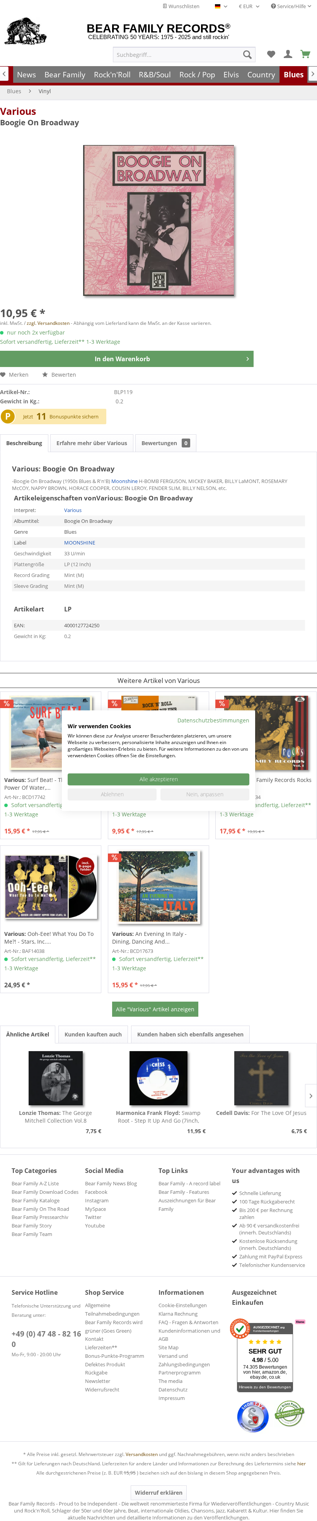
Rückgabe (96, 1372)
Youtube (95, 1225)
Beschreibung (24, 443)
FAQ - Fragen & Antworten (188, 1322)
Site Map (168, 1347)
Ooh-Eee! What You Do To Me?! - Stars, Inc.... (49, 937)
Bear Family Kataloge (36, 1200)
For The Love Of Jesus (261, 1112)
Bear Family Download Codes (45, 1191)
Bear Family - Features (183, 1191)
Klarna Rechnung (178, 1313)
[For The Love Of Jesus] (261, 1078)
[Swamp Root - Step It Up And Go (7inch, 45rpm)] (158, 1078)
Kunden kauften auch (93, 1034)
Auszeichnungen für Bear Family (187, 1204)
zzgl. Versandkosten (48, 323)
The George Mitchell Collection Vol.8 (55, 1116)
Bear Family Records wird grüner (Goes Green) (114, 1326)
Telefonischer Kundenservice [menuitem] (272, 1265)
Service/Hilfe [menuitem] (291, 6)
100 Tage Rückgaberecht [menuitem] (267, 1201)
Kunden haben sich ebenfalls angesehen (190, 1034)
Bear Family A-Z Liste (35, 1183)
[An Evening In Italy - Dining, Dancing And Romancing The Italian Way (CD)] (158, 887)
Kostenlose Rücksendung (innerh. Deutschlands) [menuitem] (268, 1244)
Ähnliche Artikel (27, 1034)
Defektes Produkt (105, 1364)
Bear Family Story (32, 1225)
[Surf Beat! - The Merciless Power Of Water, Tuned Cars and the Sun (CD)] (50, 733)
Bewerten (63, 374)
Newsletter (97, 1381)
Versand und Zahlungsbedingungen (184, 1360)
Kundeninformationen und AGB (189, 1335)
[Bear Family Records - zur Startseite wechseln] (26, 32)
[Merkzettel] (271, 54)
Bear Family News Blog (111, 1183)
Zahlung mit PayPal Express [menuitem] (270, 1256)
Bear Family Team (32, 1234)
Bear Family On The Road (40, 1208)
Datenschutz (172, 1389)
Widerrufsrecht (102, 1389)
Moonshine (124, 481)
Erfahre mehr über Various (91, 443)
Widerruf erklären (158, 1492)
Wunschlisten (183, 6)
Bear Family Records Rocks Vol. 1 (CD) (266, 783)
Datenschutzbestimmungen (213, 720)
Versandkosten (142, 1454)
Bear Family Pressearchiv (40, 1217)
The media (170, 1381)
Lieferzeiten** (101, 1347)
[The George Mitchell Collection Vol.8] (55, 1078)
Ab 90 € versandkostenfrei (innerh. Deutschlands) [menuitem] (269, 1229)
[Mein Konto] (288, 54)
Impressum (171, 1398)
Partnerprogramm (179, 1372)
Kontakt (94, 1338)
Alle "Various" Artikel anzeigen (155, 1009)
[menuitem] (184, 54)
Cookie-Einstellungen (182, 1305)
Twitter (93, 1217)
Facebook (96, 1191)
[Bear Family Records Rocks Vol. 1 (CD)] (266, 733)
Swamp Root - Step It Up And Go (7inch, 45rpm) (158, 1117)
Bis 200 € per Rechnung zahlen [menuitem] (266, 1214)
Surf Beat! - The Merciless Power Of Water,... (49, 783)
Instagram (97, 1200)
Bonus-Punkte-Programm (114, 1355)
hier (301, 1463)
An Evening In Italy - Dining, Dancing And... (149, 937)
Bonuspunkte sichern (74, 416)
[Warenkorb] (306, 54)
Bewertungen (164, 443)
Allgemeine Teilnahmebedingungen (112, 1309)
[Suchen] (247, 54)
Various (18, 111)
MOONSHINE (79, 542)
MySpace (95, 1208)
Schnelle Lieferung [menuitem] (260, 1193)
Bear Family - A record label (189, 1183)
